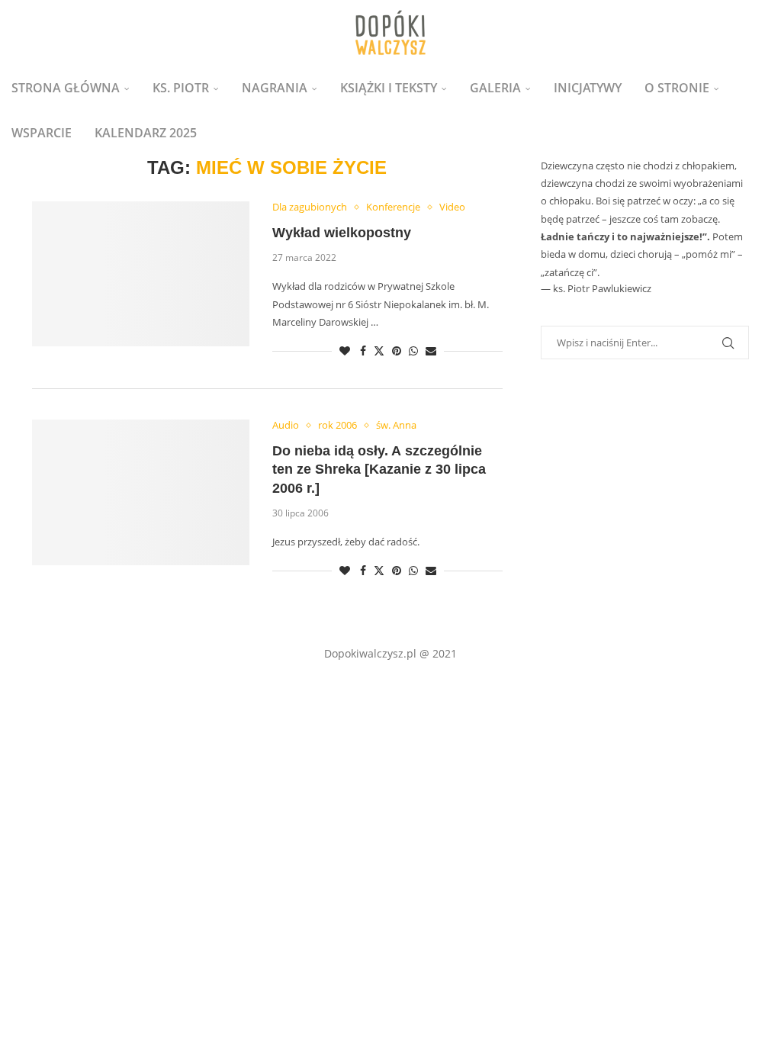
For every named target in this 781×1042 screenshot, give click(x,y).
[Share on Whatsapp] (413, 350)
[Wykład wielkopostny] (140, 273)
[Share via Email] (431, 350)
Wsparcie (41, 132)
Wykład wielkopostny (341, 232)
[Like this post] (344, 350)
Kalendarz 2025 (146, 132)
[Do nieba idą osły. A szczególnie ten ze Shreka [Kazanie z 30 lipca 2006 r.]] (140, 492)
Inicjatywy (588, 87)
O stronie (676, 87)
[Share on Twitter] (379, 350)
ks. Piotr (181, 87)
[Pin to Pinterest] (396, 350)
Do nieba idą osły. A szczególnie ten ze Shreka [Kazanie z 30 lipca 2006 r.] (379, 469)
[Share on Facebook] (363, 350)
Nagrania (274, 87)
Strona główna (65, 87)
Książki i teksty (388, 87)
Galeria (495, 87)
